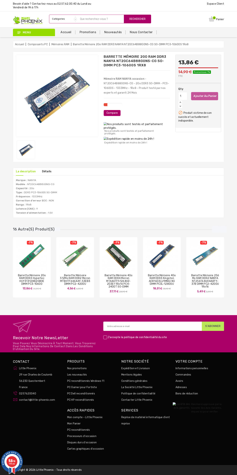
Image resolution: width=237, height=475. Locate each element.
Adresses (181, 387)
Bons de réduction (187, 393)
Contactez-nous (42, 3)
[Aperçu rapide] (35, 259)
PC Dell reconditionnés (81, 393)
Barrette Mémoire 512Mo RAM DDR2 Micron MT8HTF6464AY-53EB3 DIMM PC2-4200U (75, 279)
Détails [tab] (47, 171)
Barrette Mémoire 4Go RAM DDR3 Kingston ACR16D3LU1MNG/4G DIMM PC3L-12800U (162, 279)
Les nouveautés (77, 374)
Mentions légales (131, 374)
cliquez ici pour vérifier (204, 411)
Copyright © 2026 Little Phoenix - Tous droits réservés (47, 469)
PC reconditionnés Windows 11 (85, 381)
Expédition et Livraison (135, 368)
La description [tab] (26, 171)
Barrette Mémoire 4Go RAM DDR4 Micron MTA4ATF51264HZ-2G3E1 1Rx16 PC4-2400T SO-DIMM (119, 281)
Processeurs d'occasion (82, 436)
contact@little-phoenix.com (37, 399)
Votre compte (189, 361)
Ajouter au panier (205, 96)
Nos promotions (77, 368)
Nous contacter (141, 32)
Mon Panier (74, 423)
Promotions (88, 32)
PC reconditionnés (78, 429)
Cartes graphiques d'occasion (85, 448)
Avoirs (179, 381)
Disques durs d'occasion (82, 442)
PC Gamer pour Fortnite (82, 387)
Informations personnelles (192, 368)
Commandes (183, 374)
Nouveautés (113, 32)
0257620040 (27, 393)
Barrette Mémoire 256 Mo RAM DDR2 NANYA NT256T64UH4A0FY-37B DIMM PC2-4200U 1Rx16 (205, 281)
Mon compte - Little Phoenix (85, 417)
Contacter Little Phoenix (136, 399)
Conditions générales (134, 381)
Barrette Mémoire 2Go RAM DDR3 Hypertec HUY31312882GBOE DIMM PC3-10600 (32, 279)
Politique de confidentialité (138, 393)
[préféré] (42, 259)
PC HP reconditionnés (80, 399)
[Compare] (28, 259)
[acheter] (21, 259)
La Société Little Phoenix (137, 387)
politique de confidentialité (141, 337)
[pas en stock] (64, 259)
